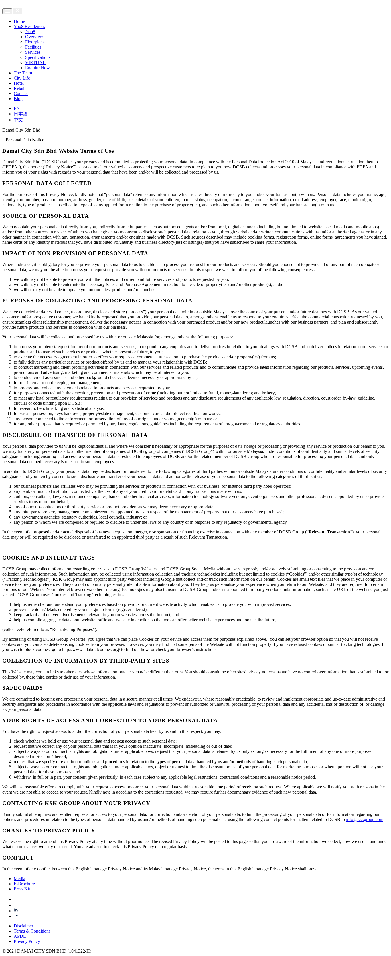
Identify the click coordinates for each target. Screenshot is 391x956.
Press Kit (22, 888)
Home (19, 21)
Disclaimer (23, 925)
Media (19, 878)
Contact (21, 93)
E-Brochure (24, 883)
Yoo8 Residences (29, 26)
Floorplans (34, 41)
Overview (34, 36)
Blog (18, 98)
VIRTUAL (35, 62)
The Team (23, 72)
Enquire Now (37, 67)
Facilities (33, 47)
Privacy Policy (27, 941)
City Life (22, 78)
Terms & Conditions (32, 931)
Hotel (19, 83)
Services (32, 52)
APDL (20, 936)
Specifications (37, 57)
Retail (19, 88)
